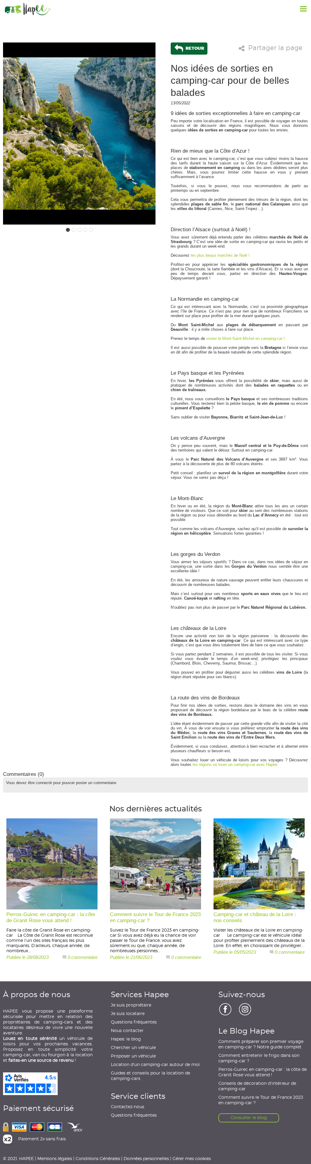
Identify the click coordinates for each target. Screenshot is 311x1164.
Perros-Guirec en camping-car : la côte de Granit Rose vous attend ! (262, 1072)
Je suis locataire (128, 1014)
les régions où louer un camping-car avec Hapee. (236, 764)
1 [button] (68, 230)
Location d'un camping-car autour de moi (155, 1065)
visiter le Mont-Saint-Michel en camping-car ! (245, 338)
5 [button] (91, 230)
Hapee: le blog (126, 1039)
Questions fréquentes (134, 1022)
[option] (79, 133)
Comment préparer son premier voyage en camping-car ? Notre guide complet (260, 1044)
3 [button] (79, 230)
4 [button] (85, 230)
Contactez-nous (127, 1107)
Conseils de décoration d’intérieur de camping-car (257, 1086)
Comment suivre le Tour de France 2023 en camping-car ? (260, 1100)
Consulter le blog (249, 1118)
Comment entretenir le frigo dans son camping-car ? (258, 1058)
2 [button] (74, 230)
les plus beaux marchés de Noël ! (220, 255)
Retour (194, 48)
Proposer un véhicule (133, 1056)
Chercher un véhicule (133, 1048)
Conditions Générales (98, 1158)
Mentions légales (54, 1158)
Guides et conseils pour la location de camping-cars (150, 1076)
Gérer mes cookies (192, 1158)
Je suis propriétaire (131, 1005)
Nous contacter (127, 1031)
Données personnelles (146, 1158)
